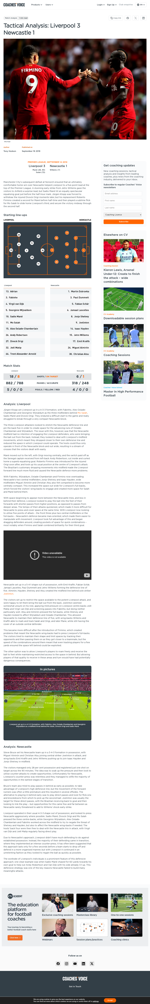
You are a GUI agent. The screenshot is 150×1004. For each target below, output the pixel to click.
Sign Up (110, 5)
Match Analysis (11, 18)
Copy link (117, 18)
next (89, 701)
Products (35, 5)
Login (100, 5)
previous (6, 701)
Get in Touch (75, 987)
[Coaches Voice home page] (15, 4)
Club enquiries (126, 5)
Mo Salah (82, 413)
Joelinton (8, 594)
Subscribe (123, 222)
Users (48, 5)
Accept (110, 1000)
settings (96, 1001)
